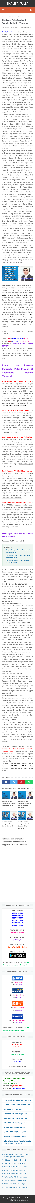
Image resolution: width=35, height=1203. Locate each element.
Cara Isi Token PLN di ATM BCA (15, 1180)
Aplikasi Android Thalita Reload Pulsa (17, 1105)
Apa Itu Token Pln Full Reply (13, 1109)
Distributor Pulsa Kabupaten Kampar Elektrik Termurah (8, 824)
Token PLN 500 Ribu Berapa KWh (15, 1118)
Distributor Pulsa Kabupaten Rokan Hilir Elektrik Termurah (9, 803)
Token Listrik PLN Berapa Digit (14, 1184)
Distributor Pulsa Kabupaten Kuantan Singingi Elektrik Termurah (24, 825)
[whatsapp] (29, 782)
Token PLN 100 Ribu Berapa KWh (15, 1123)
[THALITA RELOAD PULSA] (17, 3)
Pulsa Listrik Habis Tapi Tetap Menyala (17, 1100)
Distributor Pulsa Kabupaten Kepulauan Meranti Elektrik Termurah (25, 804)
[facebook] (6, 782)
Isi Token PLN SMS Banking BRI (15, 1132)
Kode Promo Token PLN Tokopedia (16, 1187)
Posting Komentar (25, 27)
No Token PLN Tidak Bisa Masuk (15, 1136)
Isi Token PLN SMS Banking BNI (15, 1127)
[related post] (9, 795)
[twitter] (14, 782)
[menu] (3, 10)
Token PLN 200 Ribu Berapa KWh (15, 1114)
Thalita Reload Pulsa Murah (23, 1198)
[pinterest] (21, 782)
